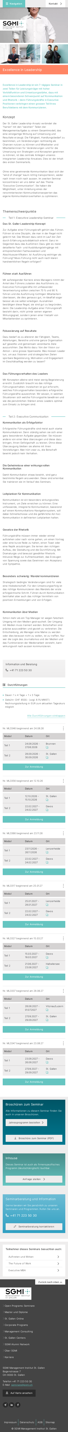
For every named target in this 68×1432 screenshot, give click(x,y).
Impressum (10, 1422)
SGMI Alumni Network (17, 1344)
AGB (40, 1422)
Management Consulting (19, 1331)
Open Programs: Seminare (20, 1305)
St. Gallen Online (14, 1318)
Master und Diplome (16, 1312)
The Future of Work (20, 1263)
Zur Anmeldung (34, 766)
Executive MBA (17, 1270)
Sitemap (50, 1422)
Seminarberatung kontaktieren (36, 1226)
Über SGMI (11, 1350)
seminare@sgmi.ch (22, 1384)
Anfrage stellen (32, 1179)
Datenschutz (27, 1422)
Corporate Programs (16, 1324)
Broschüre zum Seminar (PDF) (36, 1138)
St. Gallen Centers (15, 1337)
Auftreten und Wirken (21, 1256)
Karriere (9, 1357)
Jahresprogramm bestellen (24, 1122)
